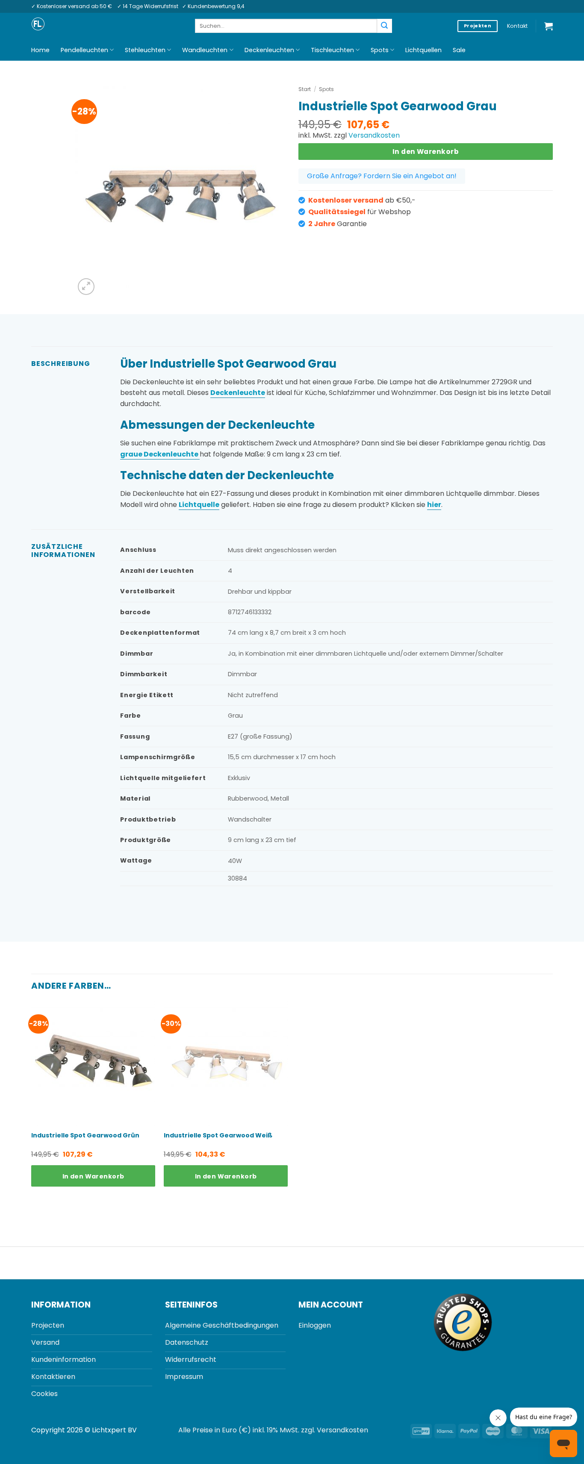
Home (40, 50)
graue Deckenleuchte (160, 454)
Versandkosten (374, 135)
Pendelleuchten (84, 50)
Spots (380, 50)
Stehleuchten (145, 50)
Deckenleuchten (269, 50)
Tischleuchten (332, 50)
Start (304, 89)
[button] (548, 26)
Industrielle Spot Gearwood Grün (85, 1135)
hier (434, 505)
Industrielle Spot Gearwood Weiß (218, 1135)
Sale (459, 50)
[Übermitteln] (384, 26)
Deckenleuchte (237, 393)
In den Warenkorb (425, 151)
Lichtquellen (423, 50)
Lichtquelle (199, 505)
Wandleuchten (204, 50)
